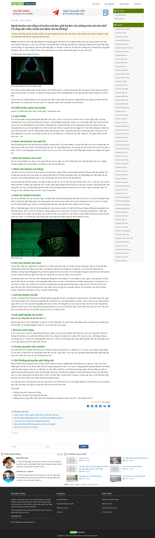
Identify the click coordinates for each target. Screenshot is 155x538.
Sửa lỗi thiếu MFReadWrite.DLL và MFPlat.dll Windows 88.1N (38, 418)
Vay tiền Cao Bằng (122, 89)
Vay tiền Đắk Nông (122, 96)
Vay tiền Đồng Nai (122, 104)
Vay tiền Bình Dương (123, 40)
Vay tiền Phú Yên (121, 193)
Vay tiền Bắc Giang (122, 51)
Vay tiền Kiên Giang (122, 148)
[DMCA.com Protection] (77, 532)
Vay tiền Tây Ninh (122, 223)
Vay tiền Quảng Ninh (123, 208)
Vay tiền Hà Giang (122, 115)
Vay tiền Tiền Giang (122, 242)
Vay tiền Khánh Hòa (122, 145)
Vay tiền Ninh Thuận (122, 186)
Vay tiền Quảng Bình (123, 197)
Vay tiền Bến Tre (121, 66)
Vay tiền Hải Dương (122, 126)
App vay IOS (120, 19)
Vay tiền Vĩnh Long (122, 253)
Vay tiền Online (93, 484)
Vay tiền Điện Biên (122, 100)
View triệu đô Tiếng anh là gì (132, 466)
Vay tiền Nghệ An (121, 178)
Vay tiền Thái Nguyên (123, 231)
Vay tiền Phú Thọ (121, 190)
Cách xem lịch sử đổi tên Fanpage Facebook (31, 421)
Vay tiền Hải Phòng (122, 130)
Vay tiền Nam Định (122, 175)
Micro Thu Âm (107, 504)
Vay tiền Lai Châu (122, 156)
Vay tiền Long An (121, 171)
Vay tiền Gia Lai (121, 111)
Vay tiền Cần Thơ (122, 85)
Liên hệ (59, 512)
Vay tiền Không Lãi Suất (65, 504)
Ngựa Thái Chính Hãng (110, 499)
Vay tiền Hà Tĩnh (121, 122)
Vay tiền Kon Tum (122, 152)
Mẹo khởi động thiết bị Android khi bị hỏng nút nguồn (34, 424)
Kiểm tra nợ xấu (62, 508)
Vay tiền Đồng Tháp (122, 107)
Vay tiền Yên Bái (121, 260)
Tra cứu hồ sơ (107, 512)
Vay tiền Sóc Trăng (122, 216)
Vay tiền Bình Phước (123, 74)
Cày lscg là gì (84, 458)
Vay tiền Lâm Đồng (122, 160)
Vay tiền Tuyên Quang (123, 249)
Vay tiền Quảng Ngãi (123, 204)
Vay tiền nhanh (121, 15)
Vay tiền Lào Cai (121, 167)
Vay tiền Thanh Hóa (122, 234)
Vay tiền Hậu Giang (122, 134)
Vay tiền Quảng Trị (122, 212)
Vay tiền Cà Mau (121, 81)
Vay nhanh (109, 4)
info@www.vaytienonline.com (25, 522)
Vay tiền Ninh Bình (122, 182)
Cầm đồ (137, 4)
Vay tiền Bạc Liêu (121, 59)
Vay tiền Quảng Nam (123, 201)
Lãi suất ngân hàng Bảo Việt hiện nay (135, 458)
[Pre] (58, 454)
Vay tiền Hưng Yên (122, 141)
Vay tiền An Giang (122, 44)
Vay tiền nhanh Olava (110, 508)
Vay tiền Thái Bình (122, 227)
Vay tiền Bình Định (122, 70)
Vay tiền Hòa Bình (122, 137)
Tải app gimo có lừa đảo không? (90, 476)
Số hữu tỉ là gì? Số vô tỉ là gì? (26, 427)
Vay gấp (95, 4)
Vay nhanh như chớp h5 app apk (134, 476)
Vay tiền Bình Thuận (122, 78)
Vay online (124, 4)
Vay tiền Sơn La (121, 219)
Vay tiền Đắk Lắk (121, 92)
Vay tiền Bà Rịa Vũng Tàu (124, 48)
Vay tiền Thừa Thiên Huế (124, 238)
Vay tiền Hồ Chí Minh (123, 29)
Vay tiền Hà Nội (121, 33)
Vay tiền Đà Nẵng (122, 36)
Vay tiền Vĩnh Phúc (122, 257)
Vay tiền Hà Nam (121, 119)
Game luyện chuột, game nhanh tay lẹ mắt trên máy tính (36, 415)
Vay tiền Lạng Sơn (122, 163)
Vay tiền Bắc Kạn (121, 55)
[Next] (61, 454)
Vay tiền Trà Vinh (121, 246)
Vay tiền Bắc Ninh (122, 63)
